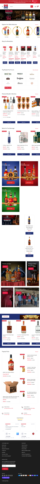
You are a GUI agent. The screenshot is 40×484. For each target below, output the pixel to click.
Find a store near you (27, 414)
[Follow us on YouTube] (8, 475)
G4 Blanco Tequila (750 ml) (7, 145)
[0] (37, 6)
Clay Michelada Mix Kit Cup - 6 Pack (23, 110)
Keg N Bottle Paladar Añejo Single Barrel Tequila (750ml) (29, 227)
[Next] (37, 431)
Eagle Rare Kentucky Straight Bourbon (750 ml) (32, 356)
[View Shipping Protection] (17, 434)
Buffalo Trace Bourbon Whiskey (8, 372)
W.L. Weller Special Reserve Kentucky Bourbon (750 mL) (32, 393)
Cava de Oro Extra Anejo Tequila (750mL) (8, 335)
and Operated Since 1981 (8, 408)
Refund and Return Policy (26, 450)
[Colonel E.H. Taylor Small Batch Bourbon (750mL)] (11, 48)
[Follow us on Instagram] (6, 475)
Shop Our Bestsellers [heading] (7, 41)
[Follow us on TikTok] (10, 475)
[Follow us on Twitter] (4, 475)
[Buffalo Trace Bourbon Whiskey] (17, 48)
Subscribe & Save (35, 2)
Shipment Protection (5, 448)
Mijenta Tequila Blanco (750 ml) (22, 145)
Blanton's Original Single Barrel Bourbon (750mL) (31, 380)
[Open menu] (2, 6)
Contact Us (4, 450)
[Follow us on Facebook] (2, 475)
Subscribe (5, 468)
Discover (5, 266)
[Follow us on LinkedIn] (12, 475)
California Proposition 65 (26, 454)
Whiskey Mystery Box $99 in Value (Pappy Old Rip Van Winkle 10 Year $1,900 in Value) (11, 397)
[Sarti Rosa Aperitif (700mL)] (5, 48)
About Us (23, 452)
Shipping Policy (24, 446)
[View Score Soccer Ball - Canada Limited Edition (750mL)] (33, 434)
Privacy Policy (24, 448)
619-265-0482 (6, 414)
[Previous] (3, 431)
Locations (3, 452)
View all (36, 24)
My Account (4, 445)
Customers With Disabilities (26, 455)
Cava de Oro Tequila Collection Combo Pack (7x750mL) (8, 111)
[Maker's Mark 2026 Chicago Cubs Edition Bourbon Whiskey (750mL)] (35, 48)
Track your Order (5, 454)
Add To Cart (29, 233)
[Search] (32, 6)
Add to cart (9, 122)
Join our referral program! (6, 455)
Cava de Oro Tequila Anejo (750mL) (23, 334)
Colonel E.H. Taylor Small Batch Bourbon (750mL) (31, 368)
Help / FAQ (4, 446)
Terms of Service (24, 445)
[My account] (35, 6)
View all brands (35, 69)
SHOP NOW (10, 182)
